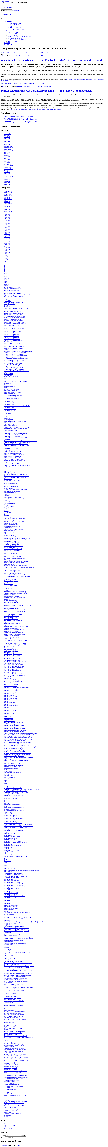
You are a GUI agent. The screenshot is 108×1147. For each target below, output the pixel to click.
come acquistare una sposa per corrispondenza (16, 427)
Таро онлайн (7, 1115)
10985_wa (7, 244)
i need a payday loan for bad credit (13, 570)
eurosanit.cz (7, 494)
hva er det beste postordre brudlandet (14, 562)
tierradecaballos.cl (9, 1010)
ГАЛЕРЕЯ (7, 43)
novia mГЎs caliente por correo (12, 804)
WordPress (18, 1145)
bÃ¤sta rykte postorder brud (11, 325)
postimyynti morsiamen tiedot (12, 882)
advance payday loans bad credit (12, 293)
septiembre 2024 (8, 169)
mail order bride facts (9, 695)
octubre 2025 (7, 149)
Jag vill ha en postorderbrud (11, 585)
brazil (5, 387)
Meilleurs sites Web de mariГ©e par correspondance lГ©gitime (21, 747)
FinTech (6, 509)
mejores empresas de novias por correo (14, 751)
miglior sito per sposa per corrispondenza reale (16, 759)
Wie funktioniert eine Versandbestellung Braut (16, 1078)
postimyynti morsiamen (10, 879)
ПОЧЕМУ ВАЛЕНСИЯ (14, 27)
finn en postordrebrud (10, 506)
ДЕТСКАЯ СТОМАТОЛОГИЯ (16, 38)
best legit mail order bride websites (13, 330)
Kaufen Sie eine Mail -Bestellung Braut (14, 597)
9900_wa (6, 284)
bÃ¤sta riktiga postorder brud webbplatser (15, 323)
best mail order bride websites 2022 (13, 340)
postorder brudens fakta (10, 899)
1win (5, 255)
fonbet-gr (6, 511)
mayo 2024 (7, 173)
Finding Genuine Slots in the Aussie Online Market (17, 122)
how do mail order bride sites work (13, 546)
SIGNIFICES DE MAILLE (11, 964)
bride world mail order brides (11, 389)
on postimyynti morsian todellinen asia (14, 810)
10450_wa (7, 232)
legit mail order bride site (10, 617)
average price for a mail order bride (13, 313)
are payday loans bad (9, 304)
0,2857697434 (8, 197)
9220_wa (6, 279)
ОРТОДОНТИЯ (12, 33)
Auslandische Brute (9, 310)
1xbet (5, 261)
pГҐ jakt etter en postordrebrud (12, 925)
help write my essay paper (11, 533)
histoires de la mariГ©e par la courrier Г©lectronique (18, 540)
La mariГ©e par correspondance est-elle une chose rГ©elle (19, 610)
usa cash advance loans (10, 1043)
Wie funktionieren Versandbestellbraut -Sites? (16, 1075)
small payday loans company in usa (13, 984)
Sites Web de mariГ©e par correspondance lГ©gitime (18, 973)
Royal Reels (7, 957)
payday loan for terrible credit (12, 836)
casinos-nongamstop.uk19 (11, 419)
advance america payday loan (12, 287)
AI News (6, 299)
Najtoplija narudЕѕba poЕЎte (12, 794)
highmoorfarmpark (9, 535)
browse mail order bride (10, 390)
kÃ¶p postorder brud (9, 590)
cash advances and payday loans (12, 410)
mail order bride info (9, 702)
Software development (10, 993)
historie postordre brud (10, 541)
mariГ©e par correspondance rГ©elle (14, 731)
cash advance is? (8, 401)
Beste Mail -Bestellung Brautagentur (13, 354)
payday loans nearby (9, 847)
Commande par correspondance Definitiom (15, 433)
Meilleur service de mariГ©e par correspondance (17, 736)
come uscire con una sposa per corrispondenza (16, 431)
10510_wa (7, 237)
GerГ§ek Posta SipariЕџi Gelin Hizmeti (14, 518)
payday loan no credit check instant (13, 841)
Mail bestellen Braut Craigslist (12, 663)
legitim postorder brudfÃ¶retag (12, 623)
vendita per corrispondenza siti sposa (14, 1048)
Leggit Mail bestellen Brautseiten (13, 614)
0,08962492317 (8, 193)
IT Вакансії (7, 582)
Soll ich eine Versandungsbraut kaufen (14, 995)
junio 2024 (7, 172)
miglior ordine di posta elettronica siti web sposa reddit (18, 757)
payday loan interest (9, 839)
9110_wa (6, 278)
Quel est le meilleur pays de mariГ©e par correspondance (19, 937)
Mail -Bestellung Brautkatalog (12, 660)
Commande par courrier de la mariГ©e (14, 435)
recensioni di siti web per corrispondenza (15, 943)
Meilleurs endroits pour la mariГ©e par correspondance (18, 742)
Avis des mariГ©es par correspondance (14, 316)
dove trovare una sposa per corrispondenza (15, 474)
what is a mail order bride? (11, 1066)
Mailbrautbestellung (9, 721)
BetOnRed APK (8, 374)
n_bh (5, 780)
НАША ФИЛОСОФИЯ (14, 23)
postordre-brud (8, 911)
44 (4, 272)
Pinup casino (7, 864)
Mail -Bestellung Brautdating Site (13, 657)
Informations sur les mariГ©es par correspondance (17, 576)
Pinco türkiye (7, 861)
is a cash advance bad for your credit (13, 578)
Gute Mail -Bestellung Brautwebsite (13, 529)
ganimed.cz (7, 515)
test (5, 1008)
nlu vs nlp (6, 803)
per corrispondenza (9, 855)
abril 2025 (6, 158)
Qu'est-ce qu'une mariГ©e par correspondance (16, 926)
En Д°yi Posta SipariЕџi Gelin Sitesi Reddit (15, 489)
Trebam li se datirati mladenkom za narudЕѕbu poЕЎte (18, 1037)
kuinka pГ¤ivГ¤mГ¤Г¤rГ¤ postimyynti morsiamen (17, 605)
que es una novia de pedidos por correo (14, 934)
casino (5, 412)
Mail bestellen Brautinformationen (13, 670)
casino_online (7, 416)
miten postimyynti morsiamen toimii (13, 766)
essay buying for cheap (10, 492)
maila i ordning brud (9, 719)
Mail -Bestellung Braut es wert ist (13, 654)
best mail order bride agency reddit (13, 331)
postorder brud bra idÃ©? (11, 893)
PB (5, 853)
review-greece (8, 949)
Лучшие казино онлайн (11, 1110)
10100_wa (7, 220)
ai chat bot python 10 (9, 298)
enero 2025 (7, 163)
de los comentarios (10, 1127)
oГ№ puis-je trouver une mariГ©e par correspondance (18, 826)
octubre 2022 (7, 179)
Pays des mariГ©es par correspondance (14, 852)
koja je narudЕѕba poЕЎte (11, 602)
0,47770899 (7, 202)
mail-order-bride (8, 718)
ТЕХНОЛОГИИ (12, 41)
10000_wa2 (7, 215)
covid (5, 462)
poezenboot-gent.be (9, 868)
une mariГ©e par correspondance (13, 1042)
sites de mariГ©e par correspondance (14, 969)
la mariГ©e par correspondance (12, 608)
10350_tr (6, 231)
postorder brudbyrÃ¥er (10, 897)
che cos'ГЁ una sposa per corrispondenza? (15, 421)
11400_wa (7, 249)
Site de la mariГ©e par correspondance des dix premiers (19, 966)
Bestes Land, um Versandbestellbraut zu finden (16, 371)
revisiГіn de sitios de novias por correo (14, 950)
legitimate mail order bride (11, 628)
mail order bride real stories (11, 705)
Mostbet (6, 769)
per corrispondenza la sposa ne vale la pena (15, 856)
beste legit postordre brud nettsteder (13, 348)
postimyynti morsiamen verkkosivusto (14, 885)
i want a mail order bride (10, 571)
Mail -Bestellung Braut (10, 652)
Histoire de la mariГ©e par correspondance (15, 536)
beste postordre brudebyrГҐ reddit (13, 363)
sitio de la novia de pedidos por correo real (15, 978)
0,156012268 (7, 194)
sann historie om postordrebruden (13, 960)
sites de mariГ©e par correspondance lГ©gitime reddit (18, 970)
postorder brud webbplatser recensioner (14, 896)
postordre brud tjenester (10, 906)
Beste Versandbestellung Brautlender (14, 368)
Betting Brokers (8, 375)
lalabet (6, 613)
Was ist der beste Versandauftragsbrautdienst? (16, 1057)
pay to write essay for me (10, 833)
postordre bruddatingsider (11, 908)
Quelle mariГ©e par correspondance (13, 940)
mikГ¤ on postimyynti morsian (12, 763)
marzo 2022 (7, 182)
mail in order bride (9, 678)
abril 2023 (6, 178)
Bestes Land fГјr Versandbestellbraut (14, 369)
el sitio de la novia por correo (11, 486)
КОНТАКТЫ (8, 44)
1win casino (7, 258)
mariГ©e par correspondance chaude (14, 725)
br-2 (5, 384)
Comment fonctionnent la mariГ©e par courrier (16, 445)
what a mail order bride (10, 1063)
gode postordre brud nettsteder (12, 526)
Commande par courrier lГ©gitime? (13, 436)
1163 (5, 250)
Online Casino (8, 812)
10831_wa (7, 243)
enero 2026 (7, 144)
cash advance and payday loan (12, 398)
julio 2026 (6, 135)
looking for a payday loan (11, 651)
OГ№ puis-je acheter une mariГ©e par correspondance (18, 824)
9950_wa (6, 285)
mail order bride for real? (10, 698)
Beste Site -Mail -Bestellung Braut (13, 365)
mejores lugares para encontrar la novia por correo (17, 753)
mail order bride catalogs (10, 689)
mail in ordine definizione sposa (12, 680)
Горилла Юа (7, 1104)
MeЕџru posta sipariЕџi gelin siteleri (14, 756)
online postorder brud (9, 813)
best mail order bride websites (12, 339)
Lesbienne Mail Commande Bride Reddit (15, 643)
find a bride (7, 500)
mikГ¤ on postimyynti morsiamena (13, 762)
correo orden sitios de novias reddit (13, 459)
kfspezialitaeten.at (9, 599)
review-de (6, 946)
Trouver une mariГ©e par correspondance (15, 1039)
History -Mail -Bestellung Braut (12, 543)
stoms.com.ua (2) (8, 1002)
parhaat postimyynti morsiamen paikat (14, 830)
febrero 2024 (7, 175)
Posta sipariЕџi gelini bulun (11, 877)
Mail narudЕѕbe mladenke (11, 684)
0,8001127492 (8, 208)
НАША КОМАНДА (13, 24)
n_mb (5, 783)
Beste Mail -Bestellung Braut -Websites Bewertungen (18, 351)
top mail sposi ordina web (11, 1023)
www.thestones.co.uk (10, 1092)
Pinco (5, 859)
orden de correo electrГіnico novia (13, 817)
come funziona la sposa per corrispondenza (15, 428)
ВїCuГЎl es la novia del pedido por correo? (15, 1101)
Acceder (6, 1124)
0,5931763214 (8, 205)
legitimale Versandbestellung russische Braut (16, 626)
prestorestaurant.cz (9, 914)
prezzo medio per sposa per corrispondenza (15, 915)
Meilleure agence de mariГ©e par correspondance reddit (19, 737)
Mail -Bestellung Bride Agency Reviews (15, 661)
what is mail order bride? (10, 1069)
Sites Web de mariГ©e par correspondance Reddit (17, 975)
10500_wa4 (7, 235)
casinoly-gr (7, 418)
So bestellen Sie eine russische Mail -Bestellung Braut (18, 987)
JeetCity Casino (8, 587)
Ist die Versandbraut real (10, 579)
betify (5, 372)
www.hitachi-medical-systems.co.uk (13, 1086)
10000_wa (7, 214)
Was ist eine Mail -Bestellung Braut (13, 1058)
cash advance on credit (10, 409)
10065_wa (7, 218)
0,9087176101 (8, 211)
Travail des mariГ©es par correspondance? (15, 1036)
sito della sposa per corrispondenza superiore (16, 981)
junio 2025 (7, 155)
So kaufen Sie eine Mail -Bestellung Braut (15, 988)
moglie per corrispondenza (11, 768)
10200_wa (7, 223)
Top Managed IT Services (11, 1025)
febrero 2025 (7, 161)
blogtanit (6, 380)
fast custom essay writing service (12, 497)
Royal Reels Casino (9, 958)
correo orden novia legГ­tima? (12, 457)
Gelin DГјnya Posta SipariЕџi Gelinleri (14, 517)
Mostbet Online (8, 771)
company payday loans (10, 450)
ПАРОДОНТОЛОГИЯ (14, 35)
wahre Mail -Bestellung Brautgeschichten (15, 1055)
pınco (5, 865)
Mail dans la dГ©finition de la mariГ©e (14, 675)
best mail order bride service (11, 336)
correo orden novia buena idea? (12, 456)
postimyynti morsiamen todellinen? (13, 883)
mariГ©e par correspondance (11, 724)
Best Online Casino (9, 342)
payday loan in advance (10, 838)
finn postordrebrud (9, 508)
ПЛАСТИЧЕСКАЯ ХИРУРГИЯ (16, 40)
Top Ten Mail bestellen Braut (12, 1027)
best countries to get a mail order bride (14, 328)
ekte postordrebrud (9, 485)
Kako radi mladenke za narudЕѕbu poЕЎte (15, 593)
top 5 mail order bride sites (11, 1017)
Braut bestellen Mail (9, 386)
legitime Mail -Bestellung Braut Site (13, 632)
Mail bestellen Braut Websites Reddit (14, 666)
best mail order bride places (11, 334)
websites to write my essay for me (13, 1062)
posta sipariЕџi (8, 871)
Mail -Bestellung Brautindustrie (12, 658)
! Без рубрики (8, 191)
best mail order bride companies (12, 333)
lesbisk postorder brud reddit (11, 646)
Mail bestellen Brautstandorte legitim (14, 673)
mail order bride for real (10, 696)
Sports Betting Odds (9, 999)
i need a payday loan (9, 568)
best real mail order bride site (11, 345)
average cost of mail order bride (12, 311)
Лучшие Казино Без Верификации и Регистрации (18, 1109)
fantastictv (6, 495)
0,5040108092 (8, 203)
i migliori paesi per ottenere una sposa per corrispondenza (19, 567)
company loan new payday (11, 448)
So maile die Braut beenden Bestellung (14, 990)
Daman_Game (8, 470)
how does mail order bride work (12, 550)
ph (4, 858)
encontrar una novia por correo (12, 491)
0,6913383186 (8, 206)
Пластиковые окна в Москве (12, 1113)
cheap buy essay (8, 422)
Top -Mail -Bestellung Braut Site (12, 1013)
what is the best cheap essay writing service (15, 1071)
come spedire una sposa (10, 430)
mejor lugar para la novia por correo (13, 748)
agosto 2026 (7, 134)
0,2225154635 (8, 196)
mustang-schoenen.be (10, 777)
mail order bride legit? (10, 704)
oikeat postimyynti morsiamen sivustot (14, 807)
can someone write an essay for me (13, 395)
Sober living (7, 992)
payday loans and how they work (13, 845)
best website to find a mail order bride (14, 346)
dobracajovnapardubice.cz (11, 473)
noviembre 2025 (8, 147)
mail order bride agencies (10, 686)
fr (4, 514)
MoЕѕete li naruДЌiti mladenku (12, 772)
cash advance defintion (10, 400)
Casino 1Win (7, 413)
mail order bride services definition (13, 711)
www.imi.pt (7, 1087)
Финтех (6, 1116)
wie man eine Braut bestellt (11, 1080)
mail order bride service (10, 710)
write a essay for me (9, 1081)
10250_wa (7, 228)
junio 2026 (7, 137)
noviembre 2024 (8, 166)
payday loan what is (9, 844)
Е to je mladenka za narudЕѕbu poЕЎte (14, 1106)
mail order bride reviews (10, 708)
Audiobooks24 (8, 307)
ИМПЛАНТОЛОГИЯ (13, 32)
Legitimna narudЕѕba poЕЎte (12, 637)
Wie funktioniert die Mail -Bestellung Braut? (16, 1077)
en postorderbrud (8, 488)
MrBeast (6, 774)
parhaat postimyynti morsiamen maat (14, 829)
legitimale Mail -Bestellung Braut (13, 625)
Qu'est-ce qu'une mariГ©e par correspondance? (16, 928)
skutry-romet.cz (8, 982)
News (5, 797)
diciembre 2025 (8, 146)
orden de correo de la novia (11, 815)
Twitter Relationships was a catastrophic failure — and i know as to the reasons (46, 90)
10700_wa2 (7, 240)
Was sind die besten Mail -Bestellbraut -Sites (16, 1060)
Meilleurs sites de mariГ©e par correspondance (16, 745)
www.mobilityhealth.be (10, 1089)
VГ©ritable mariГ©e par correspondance (15, 1054)
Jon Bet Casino (8, 588)
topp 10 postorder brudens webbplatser (14, 1031)
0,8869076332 (8, 209)
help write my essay (9, 532)
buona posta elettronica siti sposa (12, 392)
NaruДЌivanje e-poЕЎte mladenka (13, 795)
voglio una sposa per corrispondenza (13, 1051)
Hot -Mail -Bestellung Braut (11, 544)
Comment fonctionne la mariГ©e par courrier (16, 444)
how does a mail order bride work (13, 549)
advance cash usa (8, 291)
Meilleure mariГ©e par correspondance (14, 740)
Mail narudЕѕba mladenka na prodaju (14, 683)
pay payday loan (8, 832)
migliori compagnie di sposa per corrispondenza (16, 760)
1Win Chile (7, 259)
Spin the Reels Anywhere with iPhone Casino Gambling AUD (20, 119)
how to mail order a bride (10, 555)
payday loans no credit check (11, 848)
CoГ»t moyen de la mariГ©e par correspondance (17, 465)
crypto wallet (7, 466)
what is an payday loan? (10, 1068)
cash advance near (9, 407)
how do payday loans (9, 547)
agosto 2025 (7, 152)
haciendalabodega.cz (9, 530)
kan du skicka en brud (10, 594)
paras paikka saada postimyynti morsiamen (15, 827)
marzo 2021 (7, 184)
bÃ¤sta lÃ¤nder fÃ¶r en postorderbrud (14, 317)
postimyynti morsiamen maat (11, 880)
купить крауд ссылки (10, 1107)
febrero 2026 (7, 143)
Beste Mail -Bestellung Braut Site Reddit (15, 352)
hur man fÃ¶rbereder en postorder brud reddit (16, 561)
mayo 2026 (7, 138)
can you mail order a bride (11, 396)
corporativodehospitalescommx (12, 453)
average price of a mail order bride (13, 314)
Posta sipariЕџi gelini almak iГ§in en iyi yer (15, 876)
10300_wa (7, 229)
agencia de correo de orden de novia (13, 296)
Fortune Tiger (7, 512)
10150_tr (6, 221)
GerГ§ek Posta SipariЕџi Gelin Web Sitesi (15, 520)
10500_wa (7, 234)
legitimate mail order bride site (12, 631)
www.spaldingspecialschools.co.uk (13, 1090)
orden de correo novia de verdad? (13, 823)
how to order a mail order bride (12, 556)
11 (4, 246)
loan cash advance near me (11, 649)
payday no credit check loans (11, 850)
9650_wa (6, 281)
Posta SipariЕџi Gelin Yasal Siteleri (13, 874)
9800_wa (6, 282)
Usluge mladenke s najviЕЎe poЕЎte (14, 1045)
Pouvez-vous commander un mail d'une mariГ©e (17, 912)
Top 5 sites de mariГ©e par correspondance (15, 1019)
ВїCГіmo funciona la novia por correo (14, 1103)
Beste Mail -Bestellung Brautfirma (13, 357)
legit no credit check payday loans (13, 620)
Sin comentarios (46, 55)
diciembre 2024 (8, 164)
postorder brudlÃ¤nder (10, 902)
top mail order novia (9, 1022)
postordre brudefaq (9, 909)
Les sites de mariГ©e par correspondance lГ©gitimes (18, 640)
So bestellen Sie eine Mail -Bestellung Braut (16, 985)
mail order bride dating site (11, 692)
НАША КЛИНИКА (13, 26)
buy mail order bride (9, 393)
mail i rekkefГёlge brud (10, 676)
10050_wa (7, 217)
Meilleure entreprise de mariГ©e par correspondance (18, 739)
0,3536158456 (8, 200)
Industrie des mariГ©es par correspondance (15, 575)
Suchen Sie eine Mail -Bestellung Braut (14, 1004)
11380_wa (7, 247)
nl (4, 800)
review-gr (6, 947)
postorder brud (8, 891)
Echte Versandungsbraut (10, 483)
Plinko (6, 867)
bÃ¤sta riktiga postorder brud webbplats (14, 322)
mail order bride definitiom (11, 693)
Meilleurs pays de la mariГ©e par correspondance (17, 743)
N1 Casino (7, 786)
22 (4, 266)
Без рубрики (7, 1100)
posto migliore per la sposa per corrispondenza (16, 890)
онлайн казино (8, 1112)
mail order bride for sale (10, 699)
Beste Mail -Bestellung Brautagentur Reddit (15, 355)
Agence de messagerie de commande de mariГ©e (17, 295)
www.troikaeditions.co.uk (11, 1093)
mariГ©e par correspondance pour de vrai (15, 730)
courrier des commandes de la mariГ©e (14, 460)
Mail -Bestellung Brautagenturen (12, 655)
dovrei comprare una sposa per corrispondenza (16, 476)
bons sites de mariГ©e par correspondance (15, 381)
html (5, 559)
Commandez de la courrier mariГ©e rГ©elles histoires (18, 438)
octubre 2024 (7, 167)
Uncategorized (8, 1040)
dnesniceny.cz (7, 471)
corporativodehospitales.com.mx (12, 451)
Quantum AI (7, 932)
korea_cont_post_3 (9, 603)
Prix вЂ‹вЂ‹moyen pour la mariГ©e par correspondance (19, 918)
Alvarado (6, 14)
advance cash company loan (11, 290)
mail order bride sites (9, 713)
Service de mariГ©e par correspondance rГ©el (16, 961)
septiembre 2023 (8, 176)
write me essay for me (10, 1083)
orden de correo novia (10, 821)
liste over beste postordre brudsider (13, 648)
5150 (5, 273)
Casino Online (8, 415)
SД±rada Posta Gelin (9, 1007)
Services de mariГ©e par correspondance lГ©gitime (18, 963)
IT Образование (8, 584)
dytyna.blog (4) (8, 479)
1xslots (6, 263)
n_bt (5, 782)
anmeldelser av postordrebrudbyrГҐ (13, 302)
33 (4, 269)
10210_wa (7, 226)
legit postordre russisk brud (11, 622)
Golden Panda (8, 527)
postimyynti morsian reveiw (11, 888)
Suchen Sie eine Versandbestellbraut (13, 1005)
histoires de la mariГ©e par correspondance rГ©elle (17, 538)
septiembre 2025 (8, 150)
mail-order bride (8, 716)
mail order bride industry (10, 701)
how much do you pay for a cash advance (15, 552)
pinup (5, 862)
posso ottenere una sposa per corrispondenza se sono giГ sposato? (21, 870)
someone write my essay (10, 996)
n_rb (5, 785)
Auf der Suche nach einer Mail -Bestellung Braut (17, 308)
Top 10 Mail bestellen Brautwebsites (13, 1016)
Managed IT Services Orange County (14, 722)
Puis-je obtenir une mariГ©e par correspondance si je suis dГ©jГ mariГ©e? (24, 922)
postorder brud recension (10, 894)
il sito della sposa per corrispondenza (14, 573)
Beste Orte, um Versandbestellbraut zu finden (16, 358)
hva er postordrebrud (9, 564)
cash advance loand (9, 404)
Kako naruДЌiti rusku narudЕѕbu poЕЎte (15, 591)
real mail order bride (9, 941)
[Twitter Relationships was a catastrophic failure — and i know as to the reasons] (22, 83)
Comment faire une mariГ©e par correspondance (17, 442)
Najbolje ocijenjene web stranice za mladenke (28, 55)
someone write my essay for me (12, 998)
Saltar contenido (5, 1)
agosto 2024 (7, 170)
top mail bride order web (10, 1020)
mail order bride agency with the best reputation (16, 687)
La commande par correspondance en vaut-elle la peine (18, 606)
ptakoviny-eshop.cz (9, 920)
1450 (5, 253)
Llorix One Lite (5, 1145)
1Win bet (6, 256)
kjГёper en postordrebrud (10, 600)
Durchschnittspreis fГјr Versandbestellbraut (15, 477)
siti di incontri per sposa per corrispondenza (15, 976)
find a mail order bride (10, 501)
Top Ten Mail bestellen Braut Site (13, 1028)
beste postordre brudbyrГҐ (11, 361)
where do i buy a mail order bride (13, 1074)
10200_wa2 (7, 224)
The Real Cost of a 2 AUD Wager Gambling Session (18, 118)
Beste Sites (7, 366)
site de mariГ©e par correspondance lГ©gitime (16, 967)
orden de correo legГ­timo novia (12, 820)
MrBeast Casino (8, 775)
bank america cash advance (11, 326)
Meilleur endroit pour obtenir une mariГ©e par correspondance (20, 733)
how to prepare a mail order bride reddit (14, 558)
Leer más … (37, 109)
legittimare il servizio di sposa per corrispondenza (17, 638)
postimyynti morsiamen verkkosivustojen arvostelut (17, 887)
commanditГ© (8, 439)
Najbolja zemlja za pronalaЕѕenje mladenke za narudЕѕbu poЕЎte (21, 789)
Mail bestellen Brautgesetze (11, 669)
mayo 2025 (7, 156)
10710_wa (7, 241)
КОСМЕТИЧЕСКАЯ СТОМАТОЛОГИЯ (19, 37)
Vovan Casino (8, 1052)
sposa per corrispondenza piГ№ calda (14, 1001)
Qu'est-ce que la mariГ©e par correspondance (16, 929)
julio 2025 (6, 153)
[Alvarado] (15, 10)
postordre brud (8, 903)
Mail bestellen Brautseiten (11, 672)
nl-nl (5, 801)
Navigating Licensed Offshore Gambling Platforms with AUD (20, 121)
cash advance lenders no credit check (14, 403)
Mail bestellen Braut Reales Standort (13, 664)
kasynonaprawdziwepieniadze (12, 596)
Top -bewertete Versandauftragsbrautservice (15, 1011)
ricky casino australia (9, 953)
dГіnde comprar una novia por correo (14, 480)
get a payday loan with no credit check (14, 521)
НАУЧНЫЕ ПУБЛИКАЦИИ (15, 29)
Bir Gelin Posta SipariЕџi (11, 377)
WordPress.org (8, 1128)
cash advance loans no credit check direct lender (17, 406)
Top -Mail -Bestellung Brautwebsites (14, 1014)
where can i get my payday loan (12, 1072)
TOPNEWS (7, 1030)
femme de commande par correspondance (15, 498)
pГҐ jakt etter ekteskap (10, 923)
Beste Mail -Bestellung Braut (11, 349)
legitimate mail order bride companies (14, 629)
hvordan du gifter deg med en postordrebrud (16, 565)
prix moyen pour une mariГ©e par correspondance (17, 917)
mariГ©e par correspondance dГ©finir (14, 727)
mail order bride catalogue (11, 690)
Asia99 (6, 305)
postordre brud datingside (11, 905)
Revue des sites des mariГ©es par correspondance (17, 952)
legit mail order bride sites (11, 619)
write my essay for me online (11, 1084)
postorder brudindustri (10, 900)
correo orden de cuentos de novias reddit (15, 454)
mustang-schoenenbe (9, 778)
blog (5, 378)
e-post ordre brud (8, 482)
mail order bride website (10, 715)
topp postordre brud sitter (10, 1034)
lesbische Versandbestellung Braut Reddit (15, 645)
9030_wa (6, 276)
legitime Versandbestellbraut (11, 635)
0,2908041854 (8, 199)
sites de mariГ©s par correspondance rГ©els (16, 972)
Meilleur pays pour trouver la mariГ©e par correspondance (19, 734)
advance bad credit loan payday (12, 288)
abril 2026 (6, 140)
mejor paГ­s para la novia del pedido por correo (16, 750)
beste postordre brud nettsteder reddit (14, 360)
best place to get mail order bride (12, 343)
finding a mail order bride (11, 505)
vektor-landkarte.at (9, 1046)
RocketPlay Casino (9, 955)
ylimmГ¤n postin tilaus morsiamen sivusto (15, 1095)
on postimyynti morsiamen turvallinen (14, 809)
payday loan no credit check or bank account (16, 842)
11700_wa (7, 252)
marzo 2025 (7, 159)
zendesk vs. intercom (9, 1097)
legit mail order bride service (11, 616)
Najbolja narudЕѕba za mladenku (13, 788)
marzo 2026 (7, 141)
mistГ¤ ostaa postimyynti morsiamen (13, 765)
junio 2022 (7, 181)
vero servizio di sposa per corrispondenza (15, 1049)
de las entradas (9, 1125)
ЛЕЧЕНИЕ (7, 30)
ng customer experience (10, 798)
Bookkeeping (7, 383)
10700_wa (7, 238)
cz (4, 468)
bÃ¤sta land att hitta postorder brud (13, 319)
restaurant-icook (8, 944)
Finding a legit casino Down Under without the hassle (18, 116)
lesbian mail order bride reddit (12, 641)
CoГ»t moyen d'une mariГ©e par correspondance (17, 463)
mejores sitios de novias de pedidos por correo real (17, 754)
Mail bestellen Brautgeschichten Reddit (14, 667)
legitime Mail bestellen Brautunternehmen (15, 634)
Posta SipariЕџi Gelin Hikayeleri (13, 873)
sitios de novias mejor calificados (13, 979)
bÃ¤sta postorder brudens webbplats (13, 320)
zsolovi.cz (6, 1098)
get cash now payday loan (11, 524)
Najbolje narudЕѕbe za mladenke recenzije (15, 791)
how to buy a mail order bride (12, 553)
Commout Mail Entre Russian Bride (13, 447)
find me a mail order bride (11, 503)
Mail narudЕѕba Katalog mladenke (13, 681)
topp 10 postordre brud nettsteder (13, 1033)
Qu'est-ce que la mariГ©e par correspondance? (16, 931)
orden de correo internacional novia (13, 818)
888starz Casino (8, 275)
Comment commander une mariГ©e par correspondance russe (20, 441)
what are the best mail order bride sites (14, 1065)
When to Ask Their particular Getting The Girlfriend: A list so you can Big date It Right (51, 59)
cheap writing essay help (10, 425)
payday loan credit (9, 835)
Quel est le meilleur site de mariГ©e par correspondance (19, 938)
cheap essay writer (9, 424)
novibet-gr (7, 806)
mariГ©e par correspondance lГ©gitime (14, 728)
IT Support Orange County (11, 581)
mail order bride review (10, 707)
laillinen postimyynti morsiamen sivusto (14, 611)
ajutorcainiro (7, 301)
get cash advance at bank (10, 523)
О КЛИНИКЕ (8, 21)
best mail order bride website (11, 337)
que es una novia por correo (11, 935)
